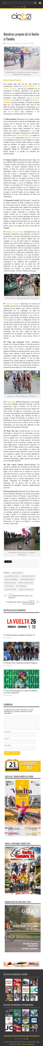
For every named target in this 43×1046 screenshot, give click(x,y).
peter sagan (9, 586)
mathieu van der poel (26, 582)
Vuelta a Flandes (10, 589)
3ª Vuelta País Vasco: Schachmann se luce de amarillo (20, 602)
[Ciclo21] (21, 19)
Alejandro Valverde (13, 304)
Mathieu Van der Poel (14, 232)
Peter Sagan (11, 402)
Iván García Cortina (27, 579)
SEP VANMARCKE (21, 586)
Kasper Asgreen (10, 582)
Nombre (7, 732)
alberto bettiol (17, 572)
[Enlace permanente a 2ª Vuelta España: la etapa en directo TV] (21, 632)
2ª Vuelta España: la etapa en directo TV (19, 635)
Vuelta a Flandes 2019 (26, 589)
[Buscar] (35, 3)
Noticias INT (17, 43)
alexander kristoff (28, 576)
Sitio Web (7, 745)
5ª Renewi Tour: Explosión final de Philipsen (21, 663)
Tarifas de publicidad (28, 1044)
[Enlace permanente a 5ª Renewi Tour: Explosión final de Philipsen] (21, 660)
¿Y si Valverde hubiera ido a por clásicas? (20, 595)
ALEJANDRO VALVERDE (12, 576)
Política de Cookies (15, 1044)
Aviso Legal (35, 1042)
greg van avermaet (11, 579)
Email (6, 738)
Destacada (10, 43)
